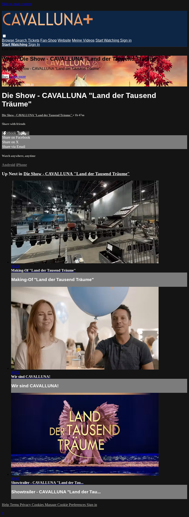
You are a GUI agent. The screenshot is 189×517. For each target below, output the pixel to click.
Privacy (26, 505)
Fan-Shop (48, 40)
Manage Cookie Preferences (66, 505)
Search (21, 40)
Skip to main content (17, 4)
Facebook (9, 133)
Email (25, 133)
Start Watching (107, 40)
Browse (8, 40)
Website (64, 40)
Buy (5, 76)
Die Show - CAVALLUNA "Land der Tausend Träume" (37, 115)
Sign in (126, 40)
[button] (4, 35)
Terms (15, 505)
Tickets (33, 40)
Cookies (38, 505)
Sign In (34, 44)
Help (6, 505)
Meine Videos (83, 40)
